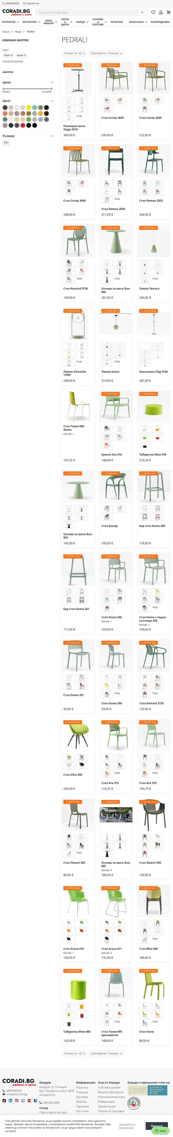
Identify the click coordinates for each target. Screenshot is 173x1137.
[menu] (86, 22)
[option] (69, 100)
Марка (18, 31)
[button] (94, 68)
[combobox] (91, 12)
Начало (6, 31)
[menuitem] (9, 22)
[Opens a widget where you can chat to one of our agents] (160, 1131)
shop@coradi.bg (16, 1094)
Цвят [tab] (7, 101)
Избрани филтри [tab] (16, 40)
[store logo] (17, 12)
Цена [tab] (7, 82)
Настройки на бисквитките (127, 1126)
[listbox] (78, 109)
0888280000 (13, 1090)
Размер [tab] (9, 136)
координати (47, 1095)
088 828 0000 (51, 1102)
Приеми (157, 1126)
